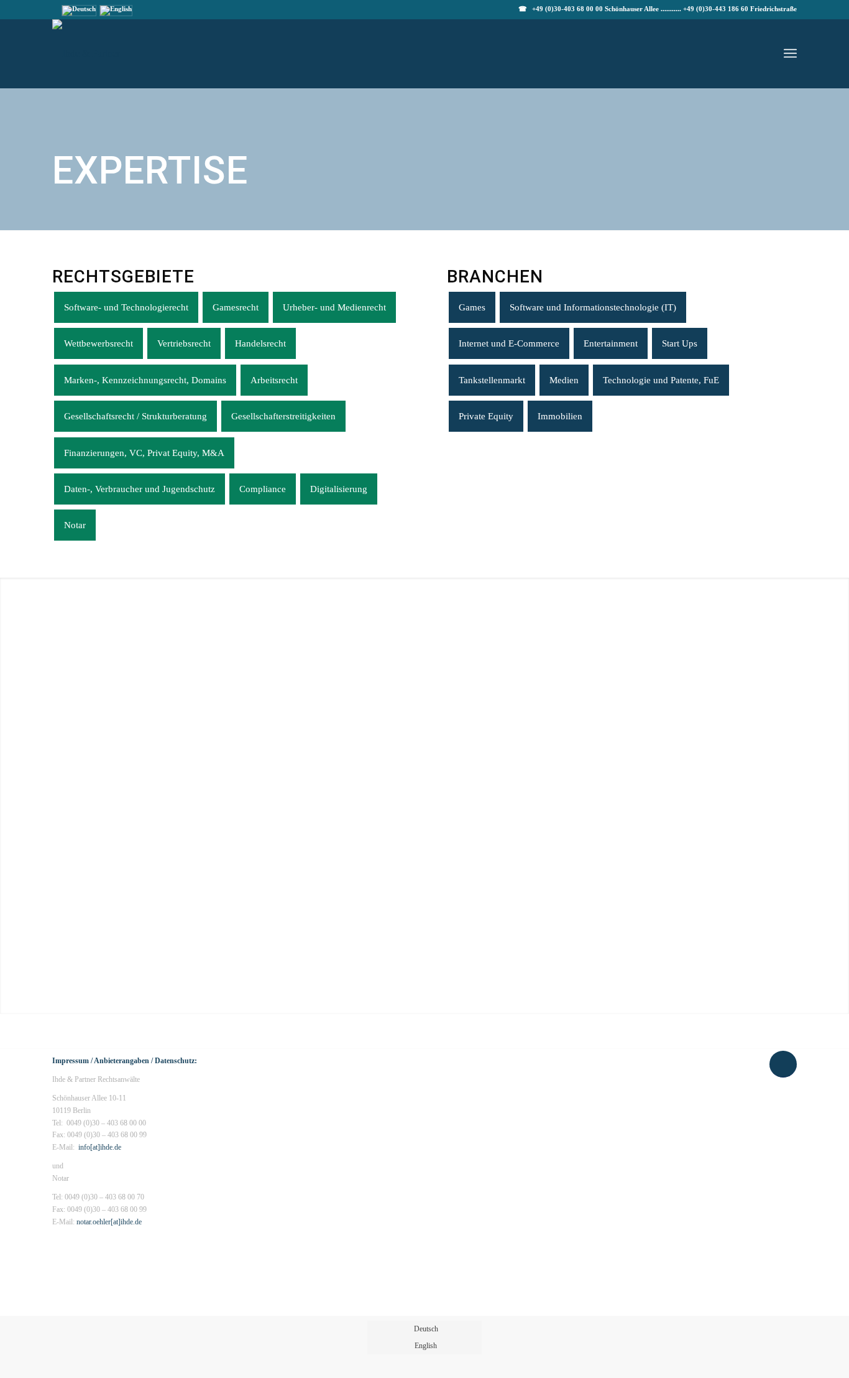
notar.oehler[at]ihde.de (109, 1221)
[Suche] (761, 53)
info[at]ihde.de (99, 1147)
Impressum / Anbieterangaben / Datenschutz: (124, 1060)
